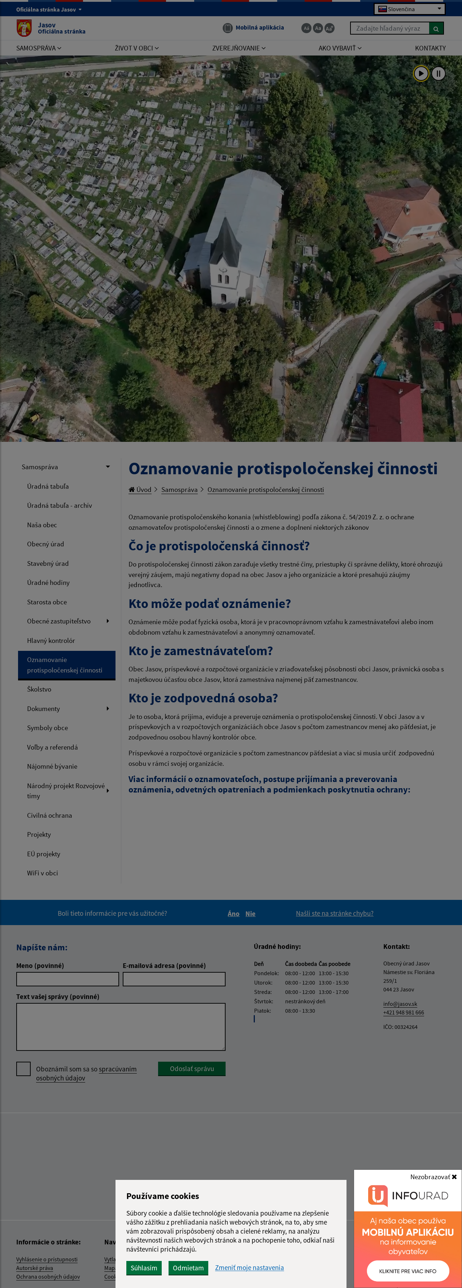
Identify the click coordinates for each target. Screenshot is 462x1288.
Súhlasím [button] (144, 1267)
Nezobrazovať (431, 1176)
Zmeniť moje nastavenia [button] (249, 1267)
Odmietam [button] (188, 1267)
